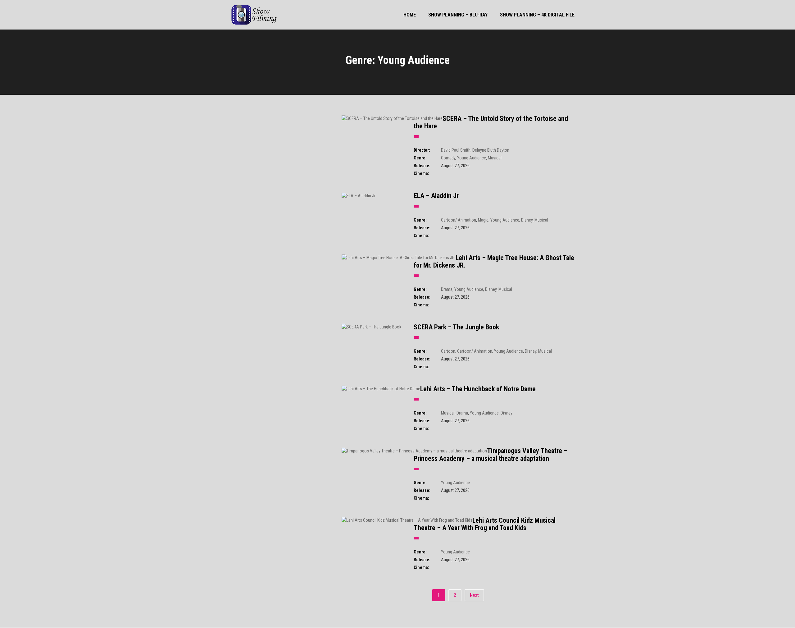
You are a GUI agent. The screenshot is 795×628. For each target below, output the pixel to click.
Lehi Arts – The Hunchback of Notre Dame (478, 389)
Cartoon (448, 351)
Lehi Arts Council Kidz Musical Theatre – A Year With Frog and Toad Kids (485, 524)
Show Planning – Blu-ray (458, 15)
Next (474, 595)
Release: (422, 165)
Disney (527, 220)
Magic (483, 220)
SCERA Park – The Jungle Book (456, 327)
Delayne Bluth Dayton (490, 150)
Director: (422, 150)
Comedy (448, 157)
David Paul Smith (455, 150)
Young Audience (471, 157)
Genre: (420, 157)
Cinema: (421, 173)
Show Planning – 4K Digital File (537, 15)
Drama (446, 289)
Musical (495, 157)
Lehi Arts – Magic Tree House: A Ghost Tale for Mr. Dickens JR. (494, 261)
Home (409, 15)
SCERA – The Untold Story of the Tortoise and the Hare (491, 122)
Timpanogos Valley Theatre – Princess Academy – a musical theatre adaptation (490, 454)
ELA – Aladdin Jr (436, 195)
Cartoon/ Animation (458, 220)
